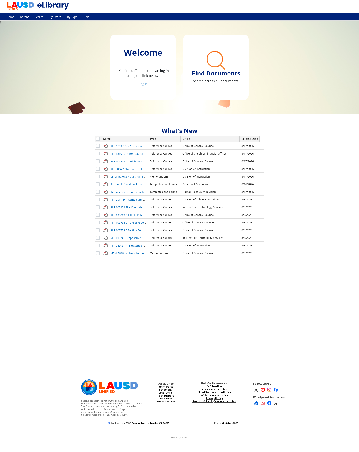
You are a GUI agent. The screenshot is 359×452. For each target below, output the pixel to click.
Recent (24, 17)
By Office (55, 17)
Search (39, 17)
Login (143, 83)
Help (86, 17)
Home (10, 17)
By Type (72, 17)
